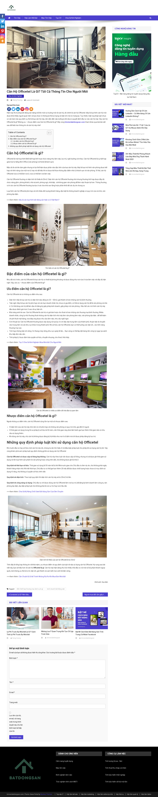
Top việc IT (59, 794)
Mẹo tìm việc (46, 18)
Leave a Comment (32, 100)
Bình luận (13, 658)
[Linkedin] (18, 109)
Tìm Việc (17, 18)
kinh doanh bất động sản (56, 589)
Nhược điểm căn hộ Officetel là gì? (25, 143)
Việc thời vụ (120, 794)
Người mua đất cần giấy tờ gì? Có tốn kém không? (96, 595)
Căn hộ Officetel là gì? (18, 136)
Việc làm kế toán (72, 794)
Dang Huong (17, 100)
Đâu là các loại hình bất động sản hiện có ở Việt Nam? (39, 200)
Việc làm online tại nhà (105, 794)
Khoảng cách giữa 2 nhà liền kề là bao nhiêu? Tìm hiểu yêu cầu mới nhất (138, 142)
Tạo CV (58, 18)
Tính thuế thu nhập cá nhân (115, 768)
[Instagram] (27, 109)
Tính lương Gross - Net (113, 761)
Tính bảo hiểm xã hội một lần (116, 782)
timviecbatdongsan (53, 638)
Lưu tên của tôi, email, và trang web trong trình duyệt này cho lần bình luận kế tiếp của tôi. (16, 723)
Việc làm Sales (146, 794)
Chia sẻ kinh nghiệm (73, 18)
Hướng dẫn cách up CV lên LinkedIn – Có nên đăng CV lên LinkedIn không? (138, 113)
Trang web (13, 702)
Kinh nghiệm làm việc (64, 775)
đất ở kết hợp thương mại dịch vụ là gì (30, 589)
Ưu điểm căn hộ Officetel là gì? (23, 141)
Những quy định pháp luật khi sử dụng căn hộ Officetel (30, 146)
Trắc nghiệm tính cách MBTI (66, 782)
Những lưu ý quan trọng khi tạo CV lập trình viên (57, 632)
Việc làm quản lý (132, 794)
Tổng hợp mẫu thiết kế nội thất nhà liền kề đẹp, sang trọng (138, 169)
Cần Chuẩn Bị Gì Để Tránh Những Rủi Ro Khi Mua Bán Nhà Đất (42, 577)
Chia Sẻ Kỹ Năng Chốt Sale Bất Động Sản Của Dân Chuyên (41, 492)
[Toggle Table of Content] (48, 133)
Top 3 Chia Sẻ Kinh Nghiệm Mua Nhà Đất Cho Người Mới (40, 342)
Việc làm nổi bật (30, 18)
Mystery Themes (46, 794)
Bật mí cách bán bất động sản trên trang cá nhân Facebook (89, 633)
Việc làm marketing (87, 794)
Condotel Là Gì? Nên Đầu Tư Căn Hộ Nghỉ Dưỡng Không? (21, 595)
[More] (31, 109)
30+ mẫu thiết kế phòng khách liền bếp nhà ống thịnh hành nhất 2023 (138, 156)
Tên (11, 682)
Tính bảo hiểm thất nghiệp (115, 775)
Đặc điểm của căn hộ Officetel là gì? (23, 139)
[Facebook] (9, 109)
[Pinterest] (22, 109)
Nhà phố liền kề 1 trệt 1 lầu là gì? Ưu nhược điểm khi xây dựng (138, 128)
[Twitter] (13, 109)
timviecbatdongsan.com (75, 122)
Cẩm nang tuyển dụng (64, 761)
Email (12, 692)
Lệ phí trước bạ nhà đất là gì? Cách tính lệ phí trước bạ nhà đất (21, 633)
